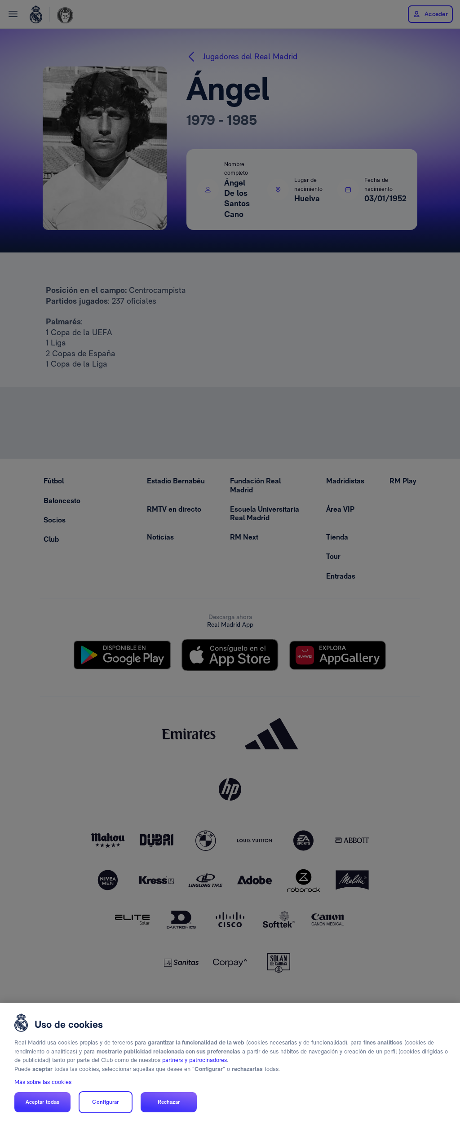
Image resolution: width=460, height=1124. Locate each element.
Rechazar (169, 1102)
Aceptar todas (43, 1102)
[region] (230, 1063)
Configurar (105, 1102)
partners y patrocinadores (194, 1060)
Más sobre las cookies (42, 1082)
